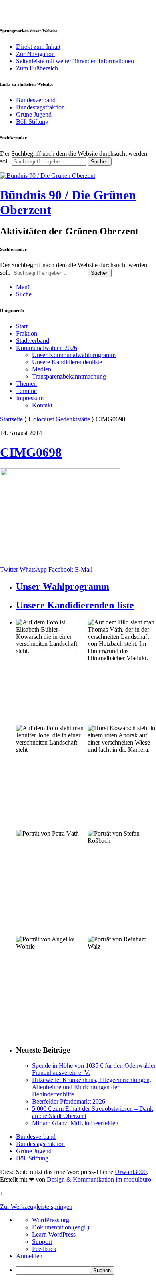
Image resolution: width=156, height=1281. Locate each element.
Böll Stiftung (32, 121)
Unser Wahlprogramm (62, 586)
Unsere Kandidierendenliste (67, 362)
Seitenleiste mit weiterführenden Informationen (75, 61)
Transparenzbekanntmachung (69, 376)
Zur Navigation (35, 53)
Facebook (60, 569)
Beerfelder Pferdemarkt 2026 (68, 1101)
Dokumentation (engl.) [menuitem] (60, 1227)
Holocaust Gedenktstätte (59, 419)
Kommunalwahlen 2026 (46, 347)
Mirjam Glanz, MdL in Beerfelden (75, 1123)
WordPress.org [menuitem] (50, 1220)
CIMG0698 (31, 452)
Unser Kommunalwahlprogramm (74, 355)
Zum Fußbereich (37, 68)
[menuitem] (86, 1270)
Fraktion (26, 333)
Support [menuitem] (42, 1241)
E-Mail (83, 569)
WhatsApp (33, 569)
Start (22, 326)
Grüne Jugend (34, 114)
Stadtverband (32, 340)
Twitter (9, 569)
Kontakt (42, 405)
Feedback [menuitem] (44, 1248)
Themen (26, 383)
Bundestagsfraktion (40, 107)
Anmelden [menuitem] (29, 1256)
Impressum (30, 398)
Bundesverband (36, 100)
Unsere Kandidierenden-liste (75, 605)
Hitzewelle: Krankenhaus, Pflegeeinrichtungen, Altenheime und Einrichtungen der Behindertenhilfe (91, 1087)
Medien (41, 369)
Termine (26, 390)
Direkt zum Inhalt (38, 46)
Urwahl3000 (131, 1171)
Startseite (11, 419)
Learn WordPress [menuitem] (54, 1234)
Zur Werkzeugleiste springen (36, 1206)
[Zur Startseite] (47, 175)
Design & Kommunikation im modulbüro (99, 1179)
